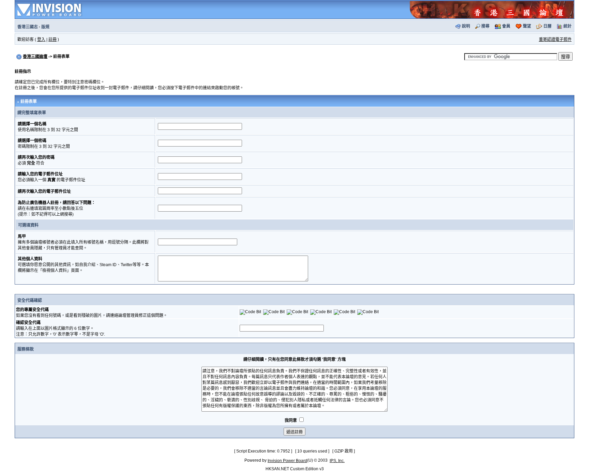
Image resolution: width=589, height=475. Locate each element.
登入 (41, 39)
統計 (567, 26)
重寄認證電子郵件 (555, 39)
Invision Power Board (287, 460)
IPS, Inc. (337, 460)
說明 (466, 26)
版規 (45, 27)
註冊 (52, 39)
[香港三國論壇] (491, 9)
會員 (506, 26)
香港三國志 (27, 27)
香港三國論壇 (35, 56)
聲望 (527, 26)
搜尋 (485, 26)
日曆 (547, 26)
